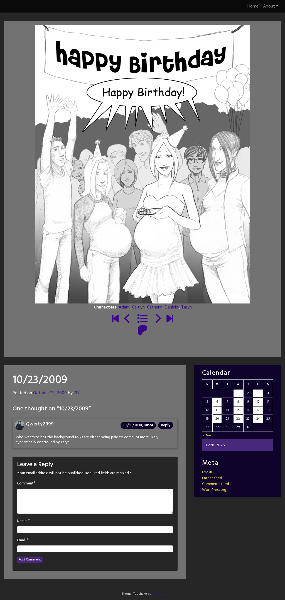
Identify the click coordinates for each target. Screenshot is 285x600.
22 (238, 418)
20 (217, 418)
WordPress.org (214, 490)
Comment (25, 483)
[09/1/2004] (115, 319)
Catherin (155, 307)
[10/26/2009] (157, 319)
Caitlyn (138, 307)
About (269, 6)
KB (76, 393)
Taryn (186, 307)
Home (253, 6)
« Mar (207, 435)
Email (21, 540)
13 (217, 410)
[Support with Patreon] (142, 331)
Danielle (172, 307)
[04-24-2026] (169, 319)
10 (258, 401)
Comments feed (215, 484)
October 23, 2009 (50, 393)
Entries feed (212, 478)
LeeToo (157, 594)
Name (22, 521)
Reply (165, 425)
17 (258, 410)
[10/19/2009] (127, 319)
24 (258, 418)
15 (238, 410)
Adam (124, 307)
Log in (207, 472)
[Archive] (142, 319)
